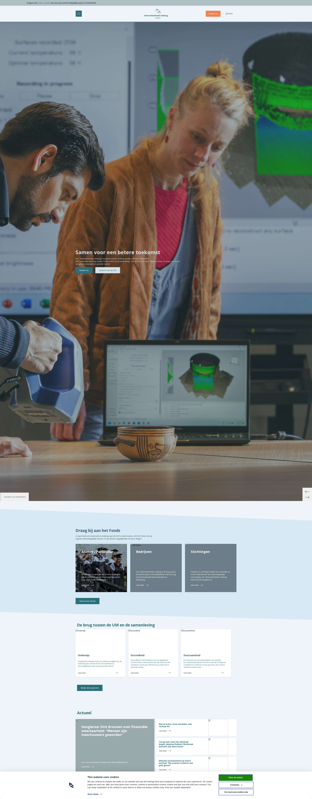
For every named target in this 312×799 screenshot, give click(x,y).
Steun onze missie (87, 601)
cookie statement (182, 787)
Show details (93, 794)
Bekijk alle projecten (90, 688)
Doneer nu (213, 14)
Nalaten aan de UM (107, 270)
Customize (234, 785)
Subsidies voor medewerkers (15, 497)
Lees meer (82, 673)
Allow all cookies (235, 777)
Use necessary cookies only (236, 792)
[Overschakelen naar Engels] (229, 13)
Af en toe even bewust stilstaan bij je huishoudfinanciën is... (105, 762)
